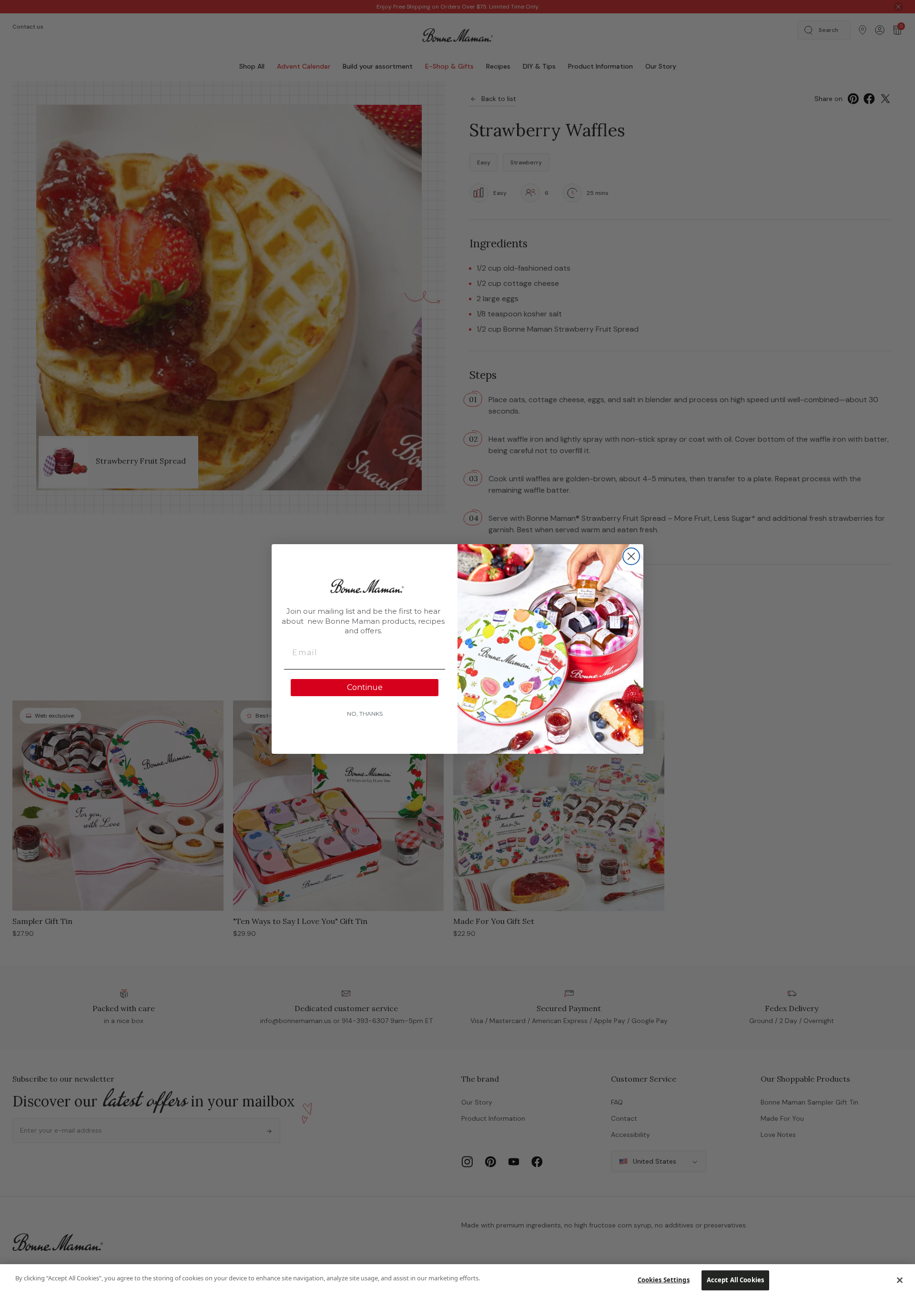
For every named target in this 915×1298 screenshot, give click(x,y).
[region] (457, 1281)
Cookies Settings (664, 1280)
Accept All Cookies (735, 1280)
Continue (365, 687)
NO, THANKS (365, 713)
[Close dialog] (631, 556)
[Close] (899, 1279)
